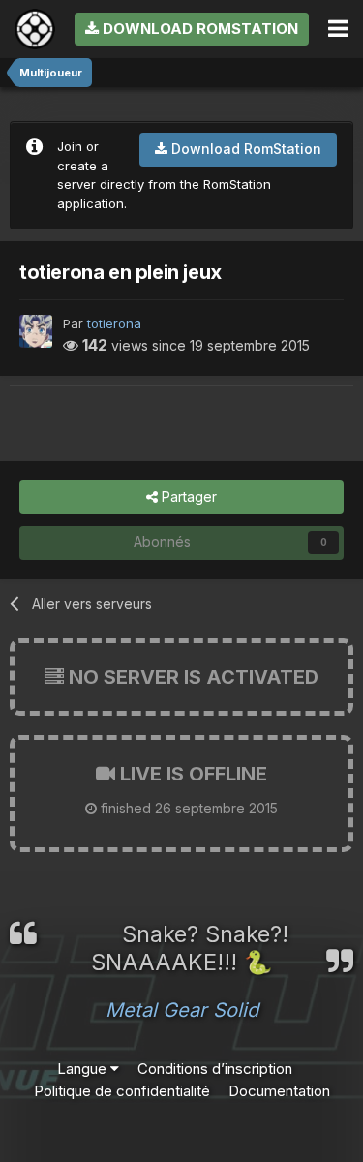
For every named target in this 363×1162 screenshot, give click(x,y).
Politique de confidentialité (122, 1091)
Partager (187, 496)
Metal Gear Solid (182, 1010)
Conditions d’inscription (214, 1068)
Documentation (279, 1091)
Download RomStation (198, 28)
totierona (114, 323)
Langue (83, 1068)
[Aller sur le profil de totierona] (35, 331)
